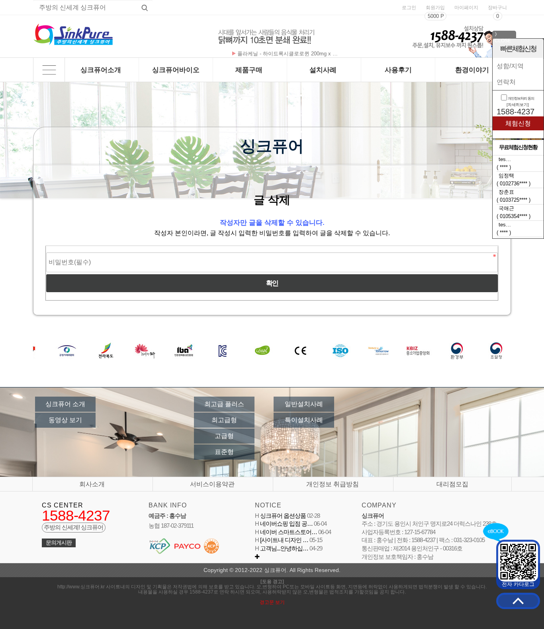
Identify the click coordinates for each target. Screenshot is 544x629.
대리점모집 (452, 484)
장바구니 (497, 7)
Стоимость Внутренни (263, 54)
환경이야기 (472, 70)
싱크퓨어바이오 (176, 70)
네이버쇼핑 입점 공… (286, 524)
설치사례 (323, 70)
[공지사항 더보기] (257, 557)
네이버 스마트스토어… (288, 532)
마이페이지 (466, 7)
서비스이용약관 (212, 484)
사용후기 (398, 70)
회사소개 (92, 484)
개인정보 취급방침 (332, 484)
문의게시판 (59, 543)
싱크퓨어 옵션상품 (282, 516)
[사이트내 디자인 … (283, 540)
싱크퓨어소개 (100, 70)
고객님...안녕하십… (283, 548)
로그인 (409, 7)
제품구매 (248, 70)
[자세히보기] (518, 104)
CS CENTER (62, 505)
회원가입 (435, 7)
